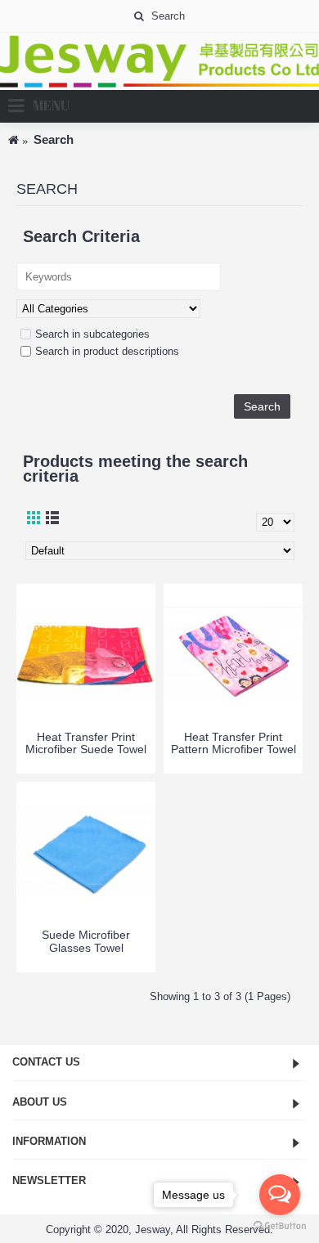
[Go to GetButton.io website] (280, 1226)
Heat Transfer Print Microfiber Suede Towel (85, 743)
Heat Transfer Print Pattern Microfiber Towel (233, 743)
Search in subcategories (92, 334)
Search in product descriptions (107, 351)
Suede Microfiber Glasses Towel (86, 941)
